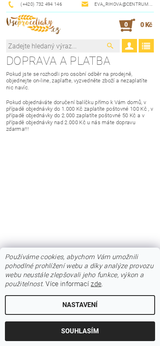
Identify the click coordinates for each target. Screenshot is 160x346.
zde (96, 284)
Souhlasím (80, 331)
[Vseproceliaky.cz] (33, 25)
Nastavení (80, 305)
